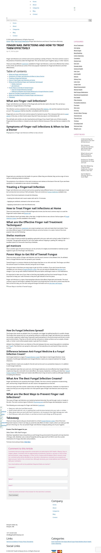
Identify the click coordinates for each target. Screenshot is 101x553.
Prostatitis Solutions (80, 103)
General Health (78, 69)
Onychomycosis (38, 402)
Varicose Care (78, 126)
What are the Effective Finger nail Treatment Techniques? (26, 82)
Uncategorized (78, 123)
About (34, 5)
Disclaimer (30, 541)
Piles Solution (78, 100)
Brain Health (87, 541)
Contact (35, 14)
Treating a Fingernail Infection (18, 78)
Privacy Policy (23, 541)
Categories (36, 8)
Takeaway (12, 97)
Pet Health (77, 97)
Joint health (77, 74)
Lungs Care (77, 84)
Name (10, 479)
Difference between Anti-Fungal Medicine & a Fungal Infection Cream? (33, 91)
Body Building (78, 53)
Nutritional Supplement (81, 95)
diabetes (46, 109)
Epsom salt (27, 213)
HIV (50, 109)
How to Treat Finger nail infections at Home (22, 80)
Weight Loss (77, 129)
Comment (11, 467)
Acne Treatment (78, 45)
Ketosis (76, 76)
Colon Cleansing (79, 56)
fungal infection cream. (30, 269)
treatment (17, 111)
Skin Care (77, 108)
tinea (10, 346)
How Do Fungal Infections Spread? (22, 89)
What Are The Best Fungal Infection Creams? (22, 93)
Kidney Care (77, 79)
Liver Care (77, 82)
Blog (34, 11)
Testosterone (78, 116)
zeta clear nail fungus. (55, 283)
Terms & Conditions (12, 541)
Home (34, 1)
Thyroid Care (78, 118)
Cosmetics (77, 58)
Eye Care (76, 63)
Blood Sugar (77, 50)
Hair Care (77, 71)
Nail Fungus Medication (22, 41)
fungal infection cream (33, 357)
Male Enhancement (79, 87)
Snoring (76, 110)
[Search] (90, 20)
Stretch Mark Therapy (80, 113)
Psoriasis (76, 105)
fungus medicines (52, 192)
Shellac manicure (17, 84)
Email (10, 485)
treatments (25, 64)
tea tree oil (61, 269)
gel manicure (15, 86)
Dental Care (77, 61)
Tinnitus (76, 121)
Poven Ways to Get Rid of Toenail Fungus (21, 88)
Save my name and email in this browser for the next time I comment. (30, 492)
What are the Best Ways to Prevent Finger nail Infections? (26, 95)
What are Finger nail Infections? (18, 74)
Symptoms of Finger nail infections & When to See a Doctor (26, 76)
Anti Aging (77, 48)
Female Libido (78, 66)
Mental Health (78, 90)
